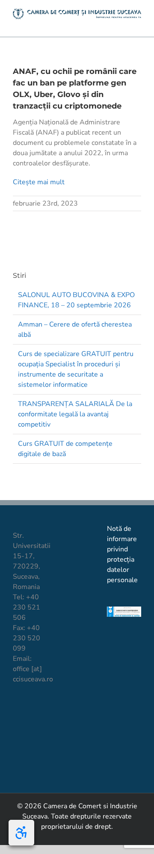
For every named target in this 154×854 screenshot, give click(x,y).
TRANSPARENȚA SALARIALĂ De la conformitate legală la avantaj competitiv (75, 414)
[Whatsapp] (17, 743)
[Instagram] (17, 727)
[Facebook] (17, 711)
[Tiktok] (31, 711)
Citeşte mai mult (39, 182)
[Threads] (31, 743)
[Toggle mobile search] (122, 23)
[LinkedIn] (31, 727)
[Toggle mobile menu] (137, 23)
